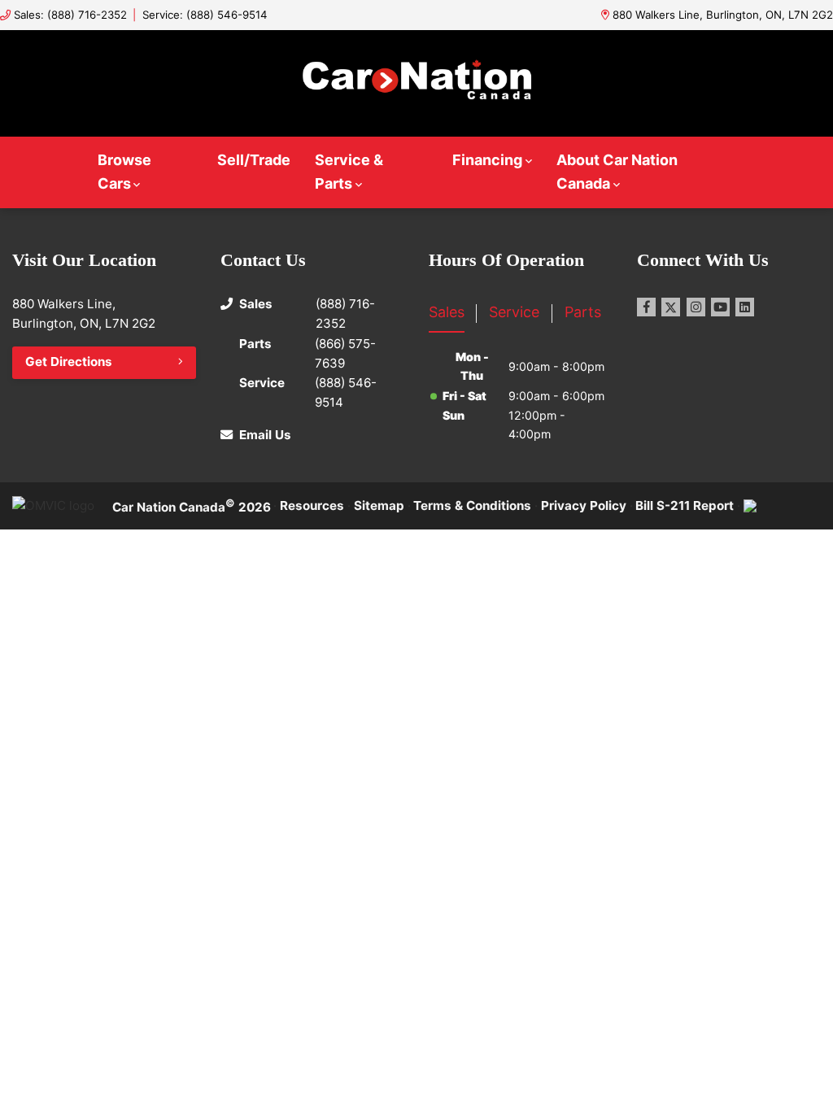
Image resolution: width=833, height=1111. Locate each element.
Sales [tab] (446, 311)
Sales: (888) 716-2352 (70, 14)
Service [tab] (514, 311)
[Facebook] (646, 307)
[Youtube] (720, 307)
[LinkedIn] (744, 307)
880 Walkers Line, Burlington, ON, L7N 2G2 (723, 14)
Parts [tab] (583, 311)
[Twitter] (670, 307)
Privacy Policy (583, 505)
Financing (487, 159)
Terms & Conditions (472, 505)
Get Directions (68, 361)
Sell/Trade (253, 159)
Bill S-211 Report (684, 505)
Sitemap (379, 505)
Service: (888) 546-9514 (205, 14)
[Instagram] (696, 307)
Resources (312, 505)
